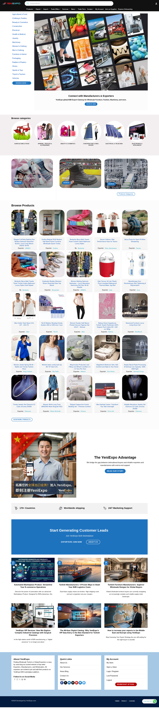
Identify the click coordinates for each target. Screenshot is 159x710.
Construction (17, 26)
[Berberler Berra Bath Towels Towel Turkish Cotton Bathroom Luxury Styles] (79, 222)
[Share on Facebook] (61, 682)
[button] (156, 3)
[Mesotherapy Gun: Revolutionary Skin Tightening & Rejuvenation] (135, 264)
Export (38, 9)
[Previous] (11, 135)
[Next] (147, 135)
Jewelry (15, 38)
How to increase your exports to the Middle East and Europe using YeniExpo (126, 631)
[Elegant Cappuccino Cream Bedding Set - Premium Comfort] (79, 387)
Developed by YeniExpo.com (26, 701)
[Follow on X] (20, 679)
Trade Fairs (82, 9)
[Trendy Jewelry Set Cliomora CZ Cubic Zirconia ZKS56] (24, 387)
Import (45, 9)
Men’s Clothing (18, 50)
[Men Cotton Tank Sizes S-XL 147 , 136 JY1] (24, 306)
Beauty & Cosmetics (20, 22)
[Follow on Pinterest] (22, 679)
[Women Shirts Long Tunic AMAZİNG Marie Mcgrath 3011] (52, 387)
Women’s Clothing (19, 46)
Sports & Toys (17, 70)
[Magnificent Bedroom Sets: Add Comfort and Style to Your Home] (107, 348)
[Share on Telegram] (84, 682)
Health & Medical (19, 34)
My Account (99, 9)
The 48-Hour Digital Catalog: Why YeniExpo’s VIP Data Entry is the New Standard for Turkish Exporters (79, 632)
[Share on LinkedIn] (80, 682)
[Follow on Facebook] (15, 679)
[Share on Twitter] (69, 682)
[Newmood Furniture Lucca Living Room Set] (135, 306)
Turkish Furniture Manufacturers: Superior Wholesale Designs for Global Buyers (126, 586)
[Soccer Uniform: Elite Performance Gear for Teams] (107, 222)
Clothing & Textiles (19, 18)
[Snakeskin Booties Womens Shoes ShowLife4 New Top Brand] (52, 264)
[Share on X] (65, 682)
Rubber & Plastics (19, 62)
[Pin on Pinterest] (76, 682)
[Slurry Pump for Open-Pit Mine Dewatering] (135, 222)
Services (65, 9)
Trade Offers (55, 9)
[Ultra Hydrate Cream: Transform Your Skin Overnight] (107, 387)
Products (29, 9)
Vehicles (15, 78)
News (73, 9)
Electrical (15, 30)
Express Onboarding (125, 9)
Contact (89, 9)
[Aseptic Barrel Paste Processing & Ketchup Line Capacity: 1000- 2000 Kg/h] (135, 348)
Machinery (16, 42)
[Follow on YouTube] (25, 679)
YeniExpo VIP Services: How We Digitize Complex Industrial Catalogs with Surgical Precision (33, 632)
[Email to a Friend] (73, 682)
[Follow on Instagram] (17, 679)
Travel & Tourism (18, 74)
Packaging (16, 58)
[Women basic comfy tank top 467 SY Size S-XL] (52, 348)
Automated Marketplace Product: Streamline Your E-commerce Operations (33, 586)
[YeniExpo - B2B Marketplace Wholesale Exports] (11, 3)
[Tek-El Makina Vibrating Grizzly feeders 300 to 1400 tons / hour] (52, 306)
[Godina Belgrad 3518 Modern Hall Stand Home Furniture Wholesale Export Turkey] (52, 222)
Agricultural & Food (19, 14)
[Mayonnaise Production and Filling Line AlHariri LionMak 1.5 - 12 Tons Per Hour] (79, 348)
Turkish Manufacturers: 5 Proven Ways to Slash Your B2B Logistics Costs (79, 586)
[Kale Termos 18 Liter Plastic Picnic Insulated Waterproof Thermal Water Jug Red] (107, 264)
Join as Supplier (111, 9)
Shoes (14, 66)
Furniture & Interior (19, 54)
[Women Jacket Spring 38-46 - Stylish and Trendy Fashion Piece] (24, 348)
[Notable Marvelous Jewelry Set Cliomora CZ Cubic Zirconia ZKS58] (135, 387)
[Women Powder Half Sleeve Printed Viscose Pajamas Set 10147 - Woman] (79, 306)
